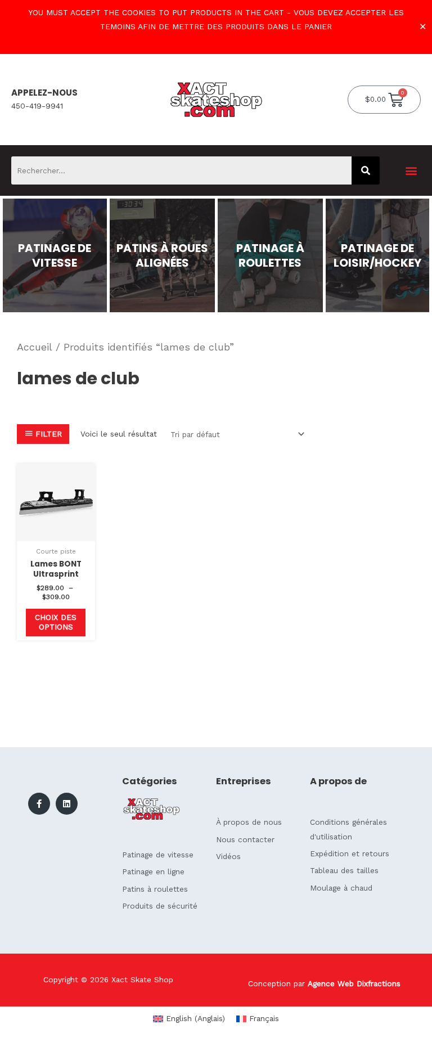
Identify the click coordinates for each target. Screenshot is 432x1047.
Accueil (34, 347)
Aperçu (56, 532)
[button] (411, 170)
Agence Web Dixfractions (354, 983)
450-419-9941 (37, 105)
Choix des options (55, 622)
